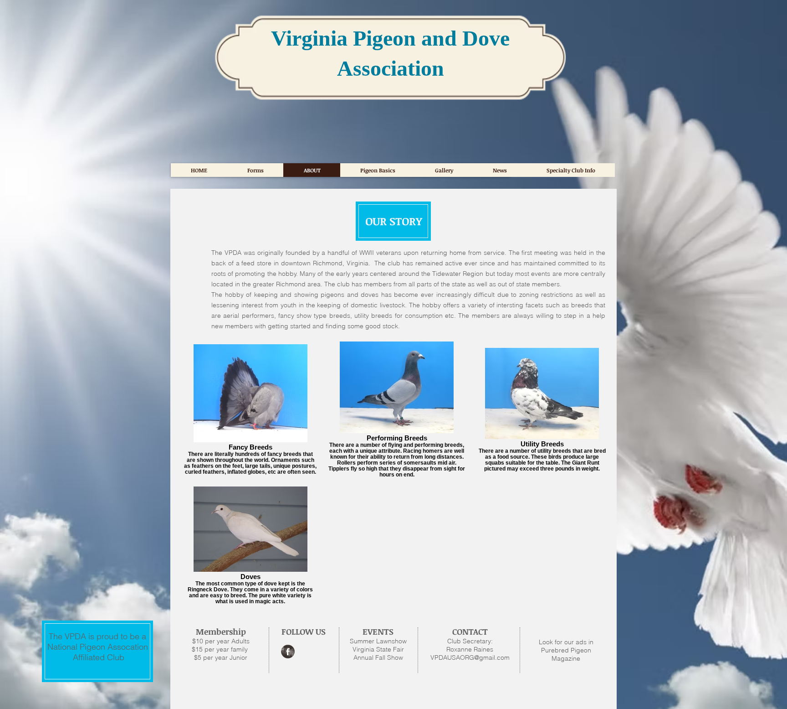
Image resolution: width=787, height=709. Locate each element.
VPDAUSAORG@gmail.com (470, 657)
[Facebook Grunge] (288, 651)
